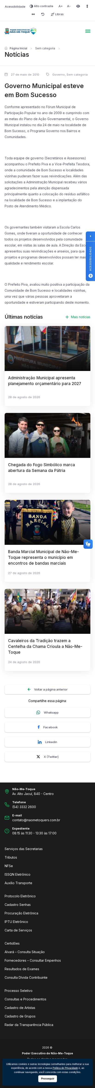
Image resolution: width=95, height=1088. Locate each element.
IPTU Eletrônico (16, 922)
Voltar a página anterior (51, 689)
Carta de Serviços (18, 930)
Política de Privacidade (65, 1068)
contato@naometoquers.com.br (36, 820)
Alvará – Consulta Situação (25, 952)
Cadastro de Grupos (20, 1016)
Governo (58, 74)
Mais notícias (80, 317)
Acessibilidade (15, 6)
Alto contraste (43, 6)
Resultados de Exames (22, 969)
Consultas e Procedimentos (25, 999)
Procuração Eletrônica (21, 913)
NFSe (9, 866)
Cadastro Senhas (18, 905)
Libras (59, 14)
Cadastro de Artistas (20, 1008)
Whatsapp (51, 712)
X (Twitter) (51, 757)
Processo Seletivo (19, 991)
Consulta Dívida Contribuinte (26, 977)
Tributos (11, 857)
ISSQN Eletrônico (17, 874)
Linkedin (51, 742)
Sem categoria (45, 48)
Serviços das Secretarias (24, 849)
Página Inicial (18, 48)
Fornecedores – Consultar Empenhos (33, 960)
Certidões (12, 943)
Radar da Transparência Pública (29, 1025)
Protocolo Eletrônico (20, 896)
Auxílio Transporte (18, 883)
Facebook (50, 727)
